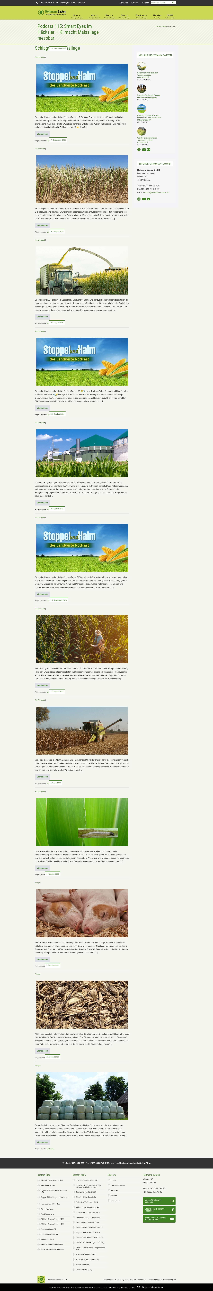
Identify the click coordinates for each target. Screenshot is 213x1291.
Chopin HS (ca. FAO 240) (86, 1197)
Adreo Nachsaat (47, 1209)
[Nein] (210, 1287)
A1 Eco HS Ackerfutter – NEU (52, 1219)
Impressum (142, 1280)
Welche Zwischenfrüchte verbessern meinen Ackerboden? (147, 140)
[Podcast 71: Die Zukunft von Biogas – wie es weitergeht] (82, 548)
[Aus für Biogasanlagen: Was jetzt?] (82, 453)
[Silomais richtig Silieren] (82, 270)
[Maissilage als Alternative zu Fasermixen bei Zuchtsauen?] (82, 913)
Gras (75, 15)
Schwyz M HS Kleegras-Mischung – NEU (55, 1198)
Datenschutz (153, 1280)
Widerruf (133, 1280)
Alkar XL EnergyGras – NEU (52, 1180)
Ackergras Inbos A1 (48, 1229)
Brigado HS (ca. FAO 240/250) (88, 1232)
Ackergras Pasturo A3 (49, 1234)
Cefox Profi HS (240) (84, 1270)
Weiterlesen (43, 133)
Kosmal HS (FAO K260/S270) (87, 1259)
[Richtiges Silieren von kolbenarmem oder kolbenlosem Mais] (82, 731)
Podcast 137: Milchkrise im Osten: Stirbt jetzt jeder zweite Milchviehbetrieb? (149, 117)
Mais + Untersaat (82, 1264)
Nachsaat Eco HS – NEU (50, 1204)
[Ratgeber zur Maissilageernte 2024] (82, 639)
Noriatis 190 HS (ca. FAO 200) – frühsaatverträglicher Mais (88, 1186)
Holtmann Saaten (118, 1185)
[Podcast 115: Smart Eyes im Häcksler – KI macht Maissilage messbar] (82, 88)
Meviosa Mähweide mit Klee (52, 1244)
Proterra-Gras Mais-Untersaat (52, 1249)
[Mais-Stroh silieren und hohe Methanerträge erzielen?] (82, 1005)
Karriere (134, 3)
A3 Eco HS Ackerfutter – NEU (52, 1224)
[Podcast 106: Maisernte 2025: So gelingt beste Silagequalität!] (82, 362)
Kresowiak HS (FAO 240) (85, 1254)
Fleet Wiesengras (47, 1214)
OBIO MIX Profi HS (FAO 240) (87, 1222)
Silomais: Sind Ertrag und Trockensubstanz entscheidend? (147, 75)
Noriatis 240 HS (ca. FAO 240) (88, 1212)
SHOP (170, 15)
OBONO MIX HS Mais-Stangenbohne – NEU (90, 1248)
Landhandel (115, 1200)
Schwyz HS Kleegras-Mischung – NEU (54, 1191)
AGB (127, 1280)
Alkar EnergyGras (48, 1185)
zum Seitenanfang (166, 1280)
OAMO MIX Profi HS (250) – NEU (89, 1227)
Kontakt (145, 3)
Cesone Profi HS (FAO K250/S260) (89, 1238)
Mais (93, 15)
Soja (123, 15)
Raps (108, 15)
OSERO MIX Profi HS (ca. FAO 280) (90, 1243)
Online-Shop (145, 1163)
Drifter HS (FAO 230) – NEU (87, 1202)
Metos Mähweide (47, 1239)
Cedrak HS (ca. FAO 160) (86, 1192)
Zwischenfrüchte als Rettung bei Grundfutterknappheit (148, 96)
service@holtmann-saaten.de (125, 1163)
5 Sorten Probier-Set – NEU (87, 1180)
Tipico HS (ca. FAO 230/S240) (87, 1207)
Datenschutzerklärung (152, 1287)
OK (138, 1287)
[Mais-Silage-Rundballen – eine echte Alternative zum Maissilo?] (82, 1096)
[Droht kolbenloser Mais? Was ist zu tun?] (82, 179)
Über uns (124, 3)
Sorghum (140, 15)
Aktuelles (157, 15)
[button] (77, 13)
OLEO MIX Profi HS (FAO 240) (88, 1217)
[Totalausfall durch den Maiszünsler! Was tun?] (82, 822)
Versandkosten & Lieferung (113, 1280)
